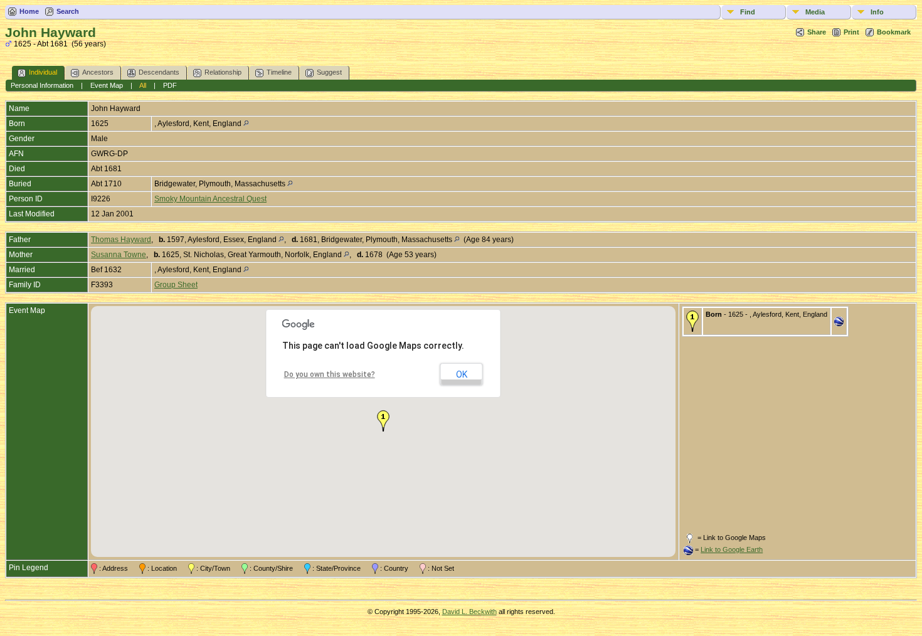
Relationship (222, 72)
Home (29, 11)
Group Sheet (176, 284)
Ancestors (98, 72)
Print (851, 32)
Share (816, 32)
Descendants (159, 72)
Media (815, 12)
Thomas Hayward (121, 239)
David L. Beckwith (469, 611)
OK (461, 374)
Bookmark (894, 32)
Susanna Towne (118, 254)
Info (877, 12)
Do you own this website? (329, 374)
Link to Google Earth (732, 549)
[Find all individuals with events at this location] (246, 123)
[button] (383, 421)
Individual (43, 72)
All (142, 85)
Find (747, 12)
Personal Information (42, 85)
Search (67, 11)
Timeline (279, 72)
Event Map (106, 85)
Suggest (329, 72)
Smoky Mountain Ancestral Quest (210, 198)
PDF (170, 85)
